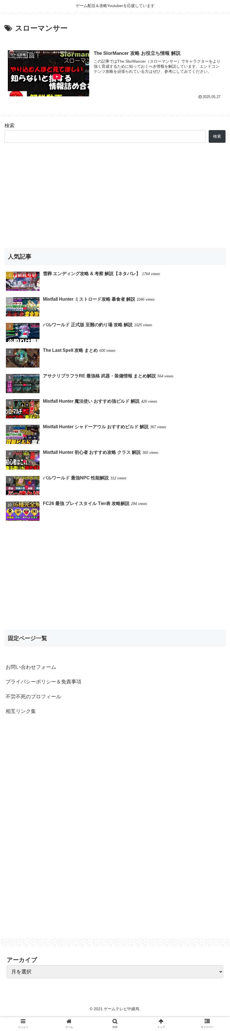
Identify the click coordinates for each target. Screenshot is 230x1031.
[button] (213, 674)
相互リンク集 (21, 711)
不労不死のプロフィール (33, 696)
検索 (9, 125)
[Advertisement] (115, 195)
